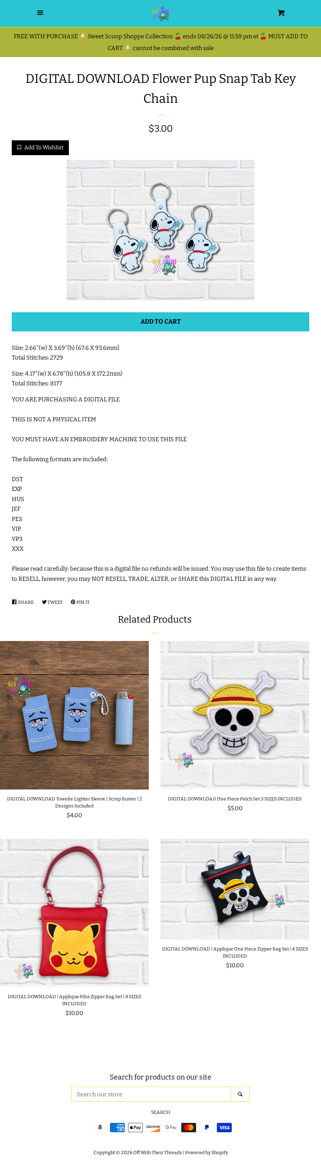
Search (160, 1112)
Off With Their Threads (157, 1152)
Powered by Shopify (206, 1152)
